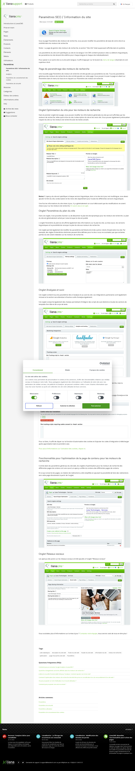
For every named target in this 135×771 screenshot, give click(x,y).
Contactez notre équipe (88, 633)
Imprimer (60, 22)
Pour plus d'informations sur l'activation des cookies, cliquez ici (62, 449)
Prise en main (9, 27)
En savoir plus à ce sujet (79, 206)
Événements (8, 40)
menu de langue (109, 60)
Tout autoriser (96, 406)
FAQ (5, 104)
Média (6, 56)
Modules (7, 87)
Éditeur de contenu (11, 95)
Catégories (8, 91)
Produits (7, 44)
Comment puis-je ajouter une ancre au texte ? (52, 684)
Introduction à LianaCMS (13, 23)
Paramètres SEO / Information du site (18, 69)
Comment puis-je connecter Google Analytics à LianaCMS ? (56, 667)
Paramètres (9, 64)
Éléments (7, 52)
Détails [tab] (67, 370)
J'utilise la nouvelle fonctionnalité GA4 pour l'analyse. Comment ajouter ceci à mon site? (65, 674)
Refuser (39, 406)
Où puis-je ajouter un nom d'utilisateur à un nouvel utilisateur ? (57, 681)
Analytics (9, 74)
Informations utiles (11, 99)
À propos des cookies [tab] (97, 370)
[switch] (56, 397)
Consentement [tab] (38, 370)
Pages (6, 32)
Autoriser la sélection (67, 406)
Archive (128, 729)
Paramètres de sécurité (13, 83)
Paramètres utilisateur (45, 709)
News (6, 36)
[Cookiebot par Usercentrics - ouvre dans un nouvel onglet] (101, 363)
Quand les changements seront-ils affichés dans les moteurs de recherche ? (61, 670)
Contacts (7, 48)
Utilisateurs (8, 60)
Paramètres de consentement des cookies (17, 79)
